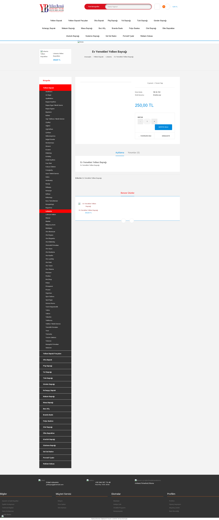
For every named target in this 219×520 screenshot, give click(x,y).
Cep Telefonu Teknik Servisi (55, 119)
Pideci (48, 283)
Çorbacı (48, 133)
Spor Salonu (50, 296)
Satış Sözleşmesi (8, 511)
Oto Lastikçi (50, 259)
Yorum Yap (159, 83)
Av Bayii (48, 95)
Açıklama (120, 152)
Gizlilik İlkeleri (6, 515)
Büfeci (48, 115)
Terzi (47, 331)
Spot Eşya (49, 300)
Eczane (48, 150)
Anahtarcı (49, 92)
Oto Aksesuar (50, 232)
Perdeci (48, 276)
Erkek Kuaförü (50, 160)
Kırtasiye (49, 191)
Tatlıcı (48, 310)
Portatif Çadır (48, 458)
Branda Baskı (48, 415)
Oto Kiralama (50, 252)
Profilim (172, 501)
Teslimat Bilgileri (8, 508)
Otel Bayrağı (47, 427)
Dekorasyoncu (50, 136)
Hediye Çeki (117, 504)
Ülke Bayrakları (49, 433)
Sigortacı (49, 293)
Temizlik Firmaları (52, 327)
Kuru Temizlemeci (52, 201)
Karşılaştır (166, 136)
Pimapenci (49, 286)
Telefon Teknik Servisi (53, 324)
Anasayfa (87, 57)
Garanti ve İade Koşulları (10, 501)
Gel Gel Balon (48, 452)
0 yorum (150, 83)
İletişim (60, 501)
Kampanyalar (118, 511)
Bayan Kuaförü (51, 102)
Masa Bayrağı (48, 402)
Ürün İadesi (62, 504)
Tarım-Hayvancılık (52, 307)
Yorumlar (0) (134, 152)
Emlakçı (48, 156)
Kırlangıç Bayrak (49, 390)
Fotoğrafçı (49, 170)
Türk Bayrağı (48, 378)
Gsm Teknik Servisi (52, 174)
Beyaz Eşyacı (50, 109)
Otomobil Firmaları (52, 245)
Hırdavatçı (49, 180)
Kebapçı (48, 187)
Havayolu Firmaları (52, 344)
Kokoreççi (49, 197)
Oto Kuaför (49, 255)
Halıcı (47, 177)
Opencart (103, 519)
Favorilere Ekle (146, 136)
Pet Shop (49, 279)
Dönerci (48, 146)
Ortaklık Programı (119, 508)
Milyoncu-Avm (50, 225)
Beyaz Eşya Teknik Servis (54, 105)
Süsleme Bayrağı (49, 445)
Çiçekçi (48, 122)
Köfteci (48, 194)
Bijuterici (49, 112)
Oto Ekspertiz (50, 238)
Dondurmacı (50, 143)
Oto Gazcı (49, 249)
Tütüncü (48, 341)
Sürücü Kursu (50, 303)
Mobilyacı (49, 228)
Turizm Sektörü (51, 337)
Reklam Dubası (48, 464)
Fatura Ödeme (51, 167)
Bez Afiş (46, 409)
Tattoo (48, 314)
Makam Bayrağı (49, 396)
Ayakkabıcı (49, 98)
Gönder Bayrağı (49, 384)
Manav (48, 218)
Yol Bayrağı (47, 372)
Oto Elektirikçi (50, 242)
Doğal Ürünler (50, 139)
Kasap (48, 184)
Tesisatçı (49, 334)
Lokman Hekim (51, 215)
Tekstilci (48, 317)
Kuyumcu (49, 208)
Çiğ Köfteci (49, 129)
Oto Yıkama (50, 269)
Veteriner (49, 348)
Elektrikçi (49, 153)
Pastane (48, 273)
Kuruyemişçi (50, 204)
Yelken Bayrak (98, 57)
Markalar (116, 501)
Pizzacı (48, 290)
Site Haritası (62, 508)
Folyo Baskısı (48, 421)
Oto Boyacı (49, 235)
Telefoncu (49, 320)
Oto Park (49, 262)
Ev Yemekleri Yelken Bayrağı (123, 57)
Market (48, 221)
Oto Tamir (49, 266)
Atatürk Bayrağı (49, 439)
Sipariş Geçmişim (175, 504)
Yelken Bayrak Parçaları (52, 354)
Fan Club (49, 163)
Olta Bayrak (47, 360)
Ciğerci (48, 126)
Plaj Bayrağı (47, 366)
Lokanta (109, 57)
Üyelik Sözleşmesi (8, 504)
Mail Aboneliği (174, 511)
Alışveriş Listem (174, 508)
